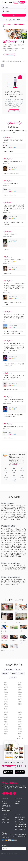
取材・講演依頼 (19, 822)
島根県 (6, 721)
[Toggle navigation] (26, 2)
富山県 (20, 682)
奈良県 (6, 714)
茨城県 (6, 699)
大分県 (20, 726)
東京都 (18, 669)
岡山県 (6, 724)
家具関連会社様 (19, 819)
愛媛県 (20, 712)
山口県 (6, 729)
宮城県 (6, 689)
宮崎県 (20, 729)
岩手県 (6, 687)
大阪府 (21, 673)
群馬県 (6, 704)
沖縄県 (20, 733)
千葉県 (6, 706)
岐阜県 (20, 694)
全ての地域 (9, 669)
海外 (20, 736)
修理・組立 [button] (12, 20)
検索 (14, 15)
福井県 (20, 687)
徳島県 (6, 731)
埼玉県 (13, 673)
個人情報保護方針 (6, 810)
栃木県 (6, 701)
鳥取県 (6, 719)
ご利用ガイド (5, 817)
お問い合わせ (5, 822)
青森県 (6, 685)
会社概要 (4, 801)
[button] (6, 470)
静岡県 (20, 696)
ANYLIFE (17, 801)
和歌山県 (5, 717)
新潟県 (6, 708)
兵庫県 (6, 712)
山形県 (6, 694)
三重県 (20, 701)
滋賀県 (20, 704)
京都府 (13, 677)
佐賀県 (20, 719)
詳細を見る (14, 464)
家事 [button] (18, 20)
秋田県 (6, 692)
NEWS (17, 803)
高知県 (20, 714)
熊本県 (20, 724)
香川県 (6, 733)
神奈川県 (5, 673)
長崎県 (20, 721)
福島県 (6, 696)
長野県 (20, 692)
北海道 (6, 682)
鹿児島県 (19, 731)
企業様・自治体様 (20, 817)
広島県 (6, 726)
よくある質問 (5, 819)
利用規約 (4, 803)
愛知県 (20, 699)
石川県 (20, 685)
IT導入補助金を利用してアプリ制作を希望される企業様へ (20, 827)
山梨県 (20, 689)
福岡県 (20, 717)
